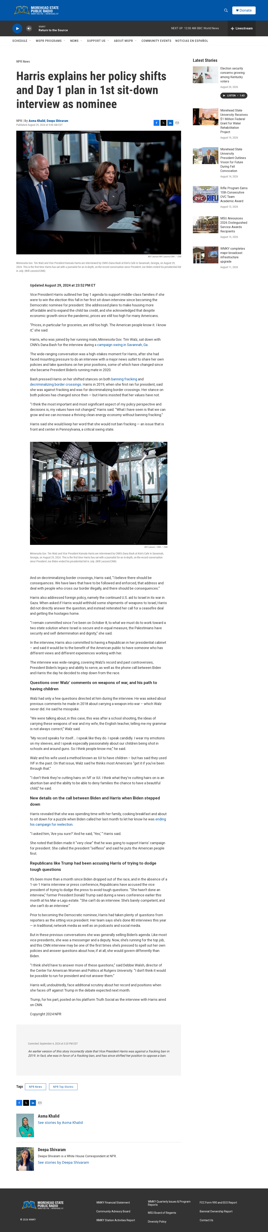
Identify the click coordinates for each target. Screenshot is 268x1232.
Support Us (96, 40)
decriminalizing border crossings (55, 384)
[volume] (29, 28)
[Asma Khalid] (25, 1125)
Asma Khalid (37, 121)
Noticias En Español (191, 40)
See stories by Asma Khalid (60, 1122)
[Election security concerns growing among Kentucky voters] (205, 74)
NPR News (23, 61)
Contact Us (206, 1220)
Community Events (156, 40)
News (74, 40)
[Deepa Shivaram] (25, 1159)
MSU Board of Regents (162, 1212)
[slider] (35, 28)
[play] (17, 28)
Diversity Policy (157, 1221)
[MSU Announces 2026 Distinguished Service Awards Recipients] (205, 224)
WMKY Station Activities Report (115, 1220)
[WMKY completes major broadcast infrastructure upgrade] (205, 255)
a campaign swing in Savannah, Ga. (121, 345)
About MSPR (123, 40)
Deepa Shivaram (57, 121)
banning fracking (124, 379)
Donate (246, 10)
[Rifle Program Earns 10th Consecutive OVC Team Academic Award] (205, 194)
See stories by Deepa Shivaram (63, 1162)
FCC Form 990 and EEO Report (218, 1202)
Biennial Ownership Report (216, 1211)
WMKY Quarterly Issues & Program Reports (169, 1203)
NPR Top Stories (63, 1086)
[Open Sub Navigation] (30, 40)
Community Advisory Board (113, 1211)
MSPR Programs (49, 40)
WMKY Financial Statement (113, 1202)
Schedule (19, 40)
